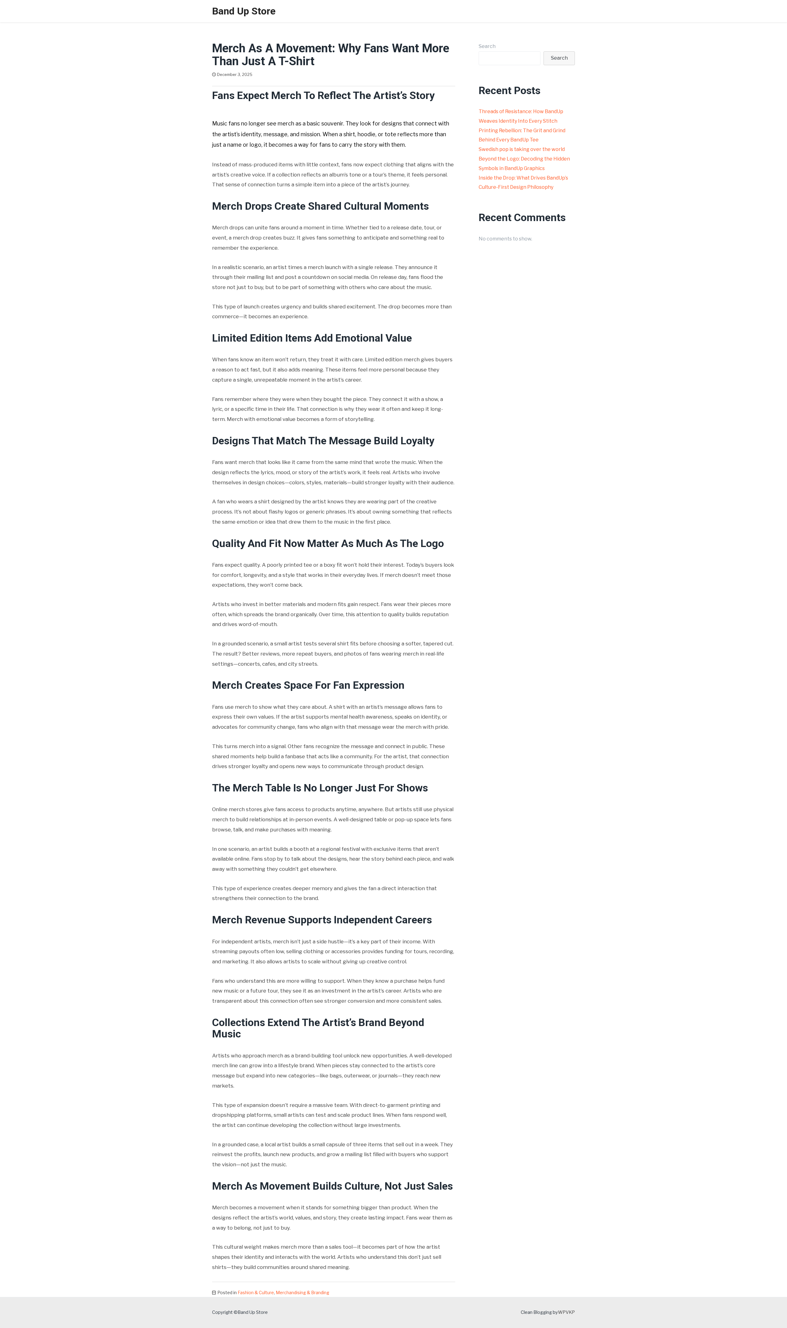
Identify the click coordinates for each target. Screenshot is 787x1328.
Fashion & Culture (256, 1292)
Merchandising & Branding (302, 1292)
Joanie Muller (273, 74)
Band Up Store (243, 11)
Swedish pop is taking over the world (522, 149)
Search (487, 46)
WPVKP (566, 1312)
